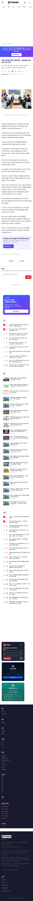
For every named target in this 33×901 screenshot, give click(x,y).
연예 (3, 797)
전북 (2, 787)
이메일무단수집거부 (6, 844)
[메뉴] (3, 2)
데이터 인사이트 (5, 803)
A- (2, 71)
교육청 (3, 733)
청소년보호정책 (14, 842)
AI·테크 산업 (4, 818)
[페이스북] (12, 71)
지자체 (3, 774)
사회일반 (3, 731)
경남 (2, 785)
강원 (2, 791)
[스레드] (19, 71)
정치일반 (3, 712)
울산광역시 (4, 769)
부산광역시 (4, 764)
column (4, 823)
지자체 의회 (4, 714)
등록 (28, 277)
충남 (2, 780)
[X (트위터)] (15, 71)
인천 (2, 747)
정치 (4, 7)
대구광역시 (4, 762)
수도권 (18, 7)
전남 (2, 789)
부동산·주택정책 (5, 806)
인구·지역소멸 (5, 813)
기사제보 (3, 882)
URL (22, 71)
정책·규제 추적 (5, 809)
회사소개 (4, 842)
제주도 (3, 767)
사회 (13, 7)
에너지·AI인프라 (5, 816)
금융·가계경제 (5, 811)
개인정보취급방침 (23, 842)
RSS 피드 (4, 879)
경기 (2, 744)
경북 (2, 782)
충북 (2, 778)
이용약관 (8, 842)
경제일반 (3, 722)
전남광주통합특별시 (6, 760)
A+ (9, 71)
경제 (9, 7)
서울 (2, 742)
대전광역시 (4, 755)
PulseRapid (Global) (6, 891)
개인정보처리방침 (5, 885)
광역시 (24, 7)
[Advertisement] (16, 26)
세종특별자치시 (5, 758)
